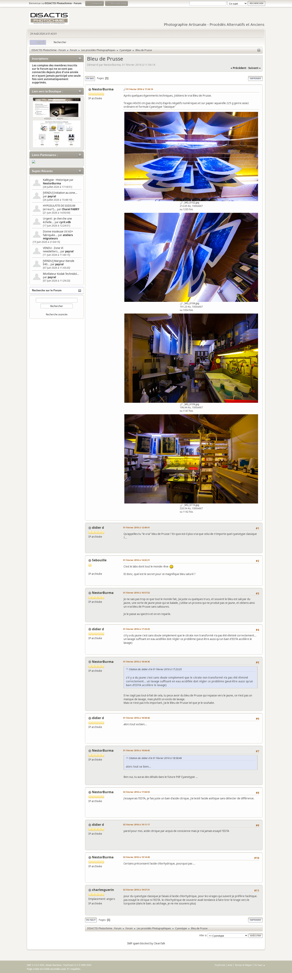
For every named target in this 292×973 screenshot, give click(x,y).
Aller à (202, 935)
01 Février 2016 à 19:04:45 (136, 750)
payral (52, 196)
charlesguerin (103, 890)
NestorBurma (52, 183)
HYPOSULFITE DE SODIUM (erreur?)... (59, 207)
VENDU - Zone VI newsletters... (53, 249)
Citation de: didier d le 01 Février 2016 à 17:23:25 (155, 669)
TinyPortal (220, 964)
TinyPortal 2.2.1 (70, 965)
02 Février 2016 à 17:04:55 (136, 791)
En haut (91, 919)
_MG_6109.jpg (191, 404)
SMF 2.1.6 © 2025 (35, 965)
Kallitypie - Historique (56, 180)
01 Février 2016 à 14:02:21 (136, 560)
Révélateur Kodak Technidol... (61, 274)
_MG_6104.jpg (191, 303)
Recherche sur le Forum (47, 290)
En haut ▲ (259, 964)
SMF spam (133, 943)
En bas (90, 78)
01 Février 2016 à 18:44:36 (136, 661)
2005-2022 (86, 965)
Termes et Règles (243, 964)
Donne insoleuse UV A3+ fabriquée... (58, 233)
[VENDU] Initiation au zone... (60, 193)
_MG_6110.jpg (191, 505)
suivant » (254, 68)
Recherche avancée (57, 314)
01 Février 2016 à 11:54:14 (139, 89)
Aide (230, 964)
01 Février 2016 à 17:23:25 (136, 628)
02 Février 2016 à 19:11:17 (136, 824)
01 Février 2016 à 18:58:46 (136, 717)
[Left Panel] (258, 50)
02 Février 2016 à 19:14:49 (136, 857)
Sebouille (99, 560)
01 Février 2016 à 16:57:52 (136, 592)
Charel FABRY (70, 209)
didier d (98, 527)
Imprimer (255, 78)
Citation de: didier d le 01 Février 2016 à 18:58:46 (155, 758)
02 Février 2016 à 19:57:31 (136, 889)
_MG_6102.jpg (191, 202)
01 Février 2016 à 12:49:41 (136, 527)
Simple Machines (53, 965)
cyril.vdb (65, 222)
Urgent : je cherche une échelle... (57, 220)
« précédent (238, 68)
